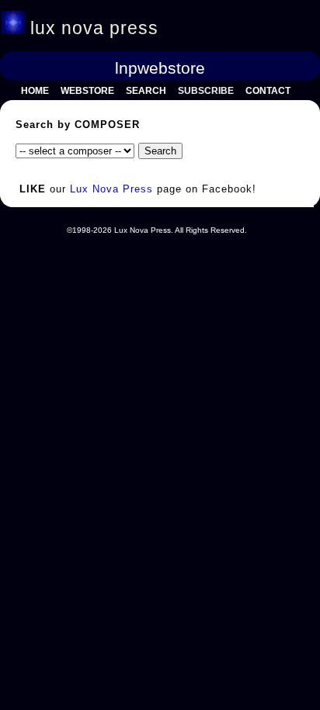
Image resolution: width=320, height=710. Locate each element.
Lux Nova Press (111, 189)
